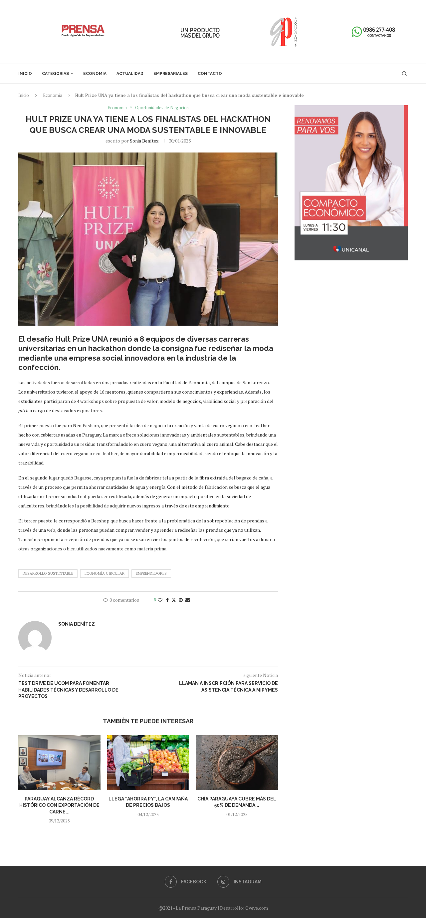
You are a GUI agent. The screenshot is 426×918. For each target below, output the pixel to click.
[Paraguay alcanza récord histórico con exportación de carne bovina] (59, 762)
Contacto (210, 73)
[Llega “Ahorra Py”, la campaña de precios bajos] (148, 762)
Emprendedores (151, 573)
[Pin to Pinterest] (181, 600)
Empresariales (170, 73)
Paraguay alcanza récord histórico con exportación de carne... (59, 805)
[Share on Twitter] (173, 600)
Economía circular (104, 573)
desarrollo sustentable (48, 573)
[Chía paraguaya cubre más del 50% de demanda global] (237, 762)
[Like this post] (160, 600)
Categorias (55, 73)
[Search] (404, 73)
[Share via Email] (187, 600)
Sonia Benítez (144, 141)
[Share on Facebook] (167, 600)
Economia (94, 73)
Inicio (25, 73)
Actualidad (129, 73)
